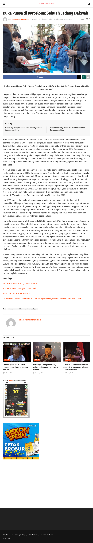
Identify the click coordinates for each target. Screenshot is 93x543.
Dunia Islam (48, 19)
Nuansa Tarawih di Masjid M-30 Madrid (20, 283)
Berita (7, 360)
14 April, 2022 (36, 19)
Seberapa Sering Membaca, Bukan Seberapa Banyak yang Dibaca (45, 367)
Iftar (21, 309)
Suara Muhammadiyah (19, 19)
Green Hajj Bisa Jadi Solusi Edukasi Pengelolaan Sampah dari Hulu (15, 367)
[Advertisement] (46, 481)
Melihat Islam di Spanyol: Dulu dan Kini (20, 288)
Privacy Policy (20, 535)
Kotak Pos (6, 535)
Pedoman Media (47, 535)
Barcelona (12, 309)
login (11, 380)
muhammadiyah (31, 309)
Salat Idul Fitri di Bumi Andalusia (17, 294)
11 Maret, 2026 (8, 373)
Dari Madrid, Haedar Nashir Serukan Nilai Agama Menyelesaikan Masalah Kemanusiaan (42, 299)
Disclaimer (33, 535)
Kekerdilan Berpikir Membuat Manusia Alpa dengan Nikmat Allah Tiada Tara (75, 367)
